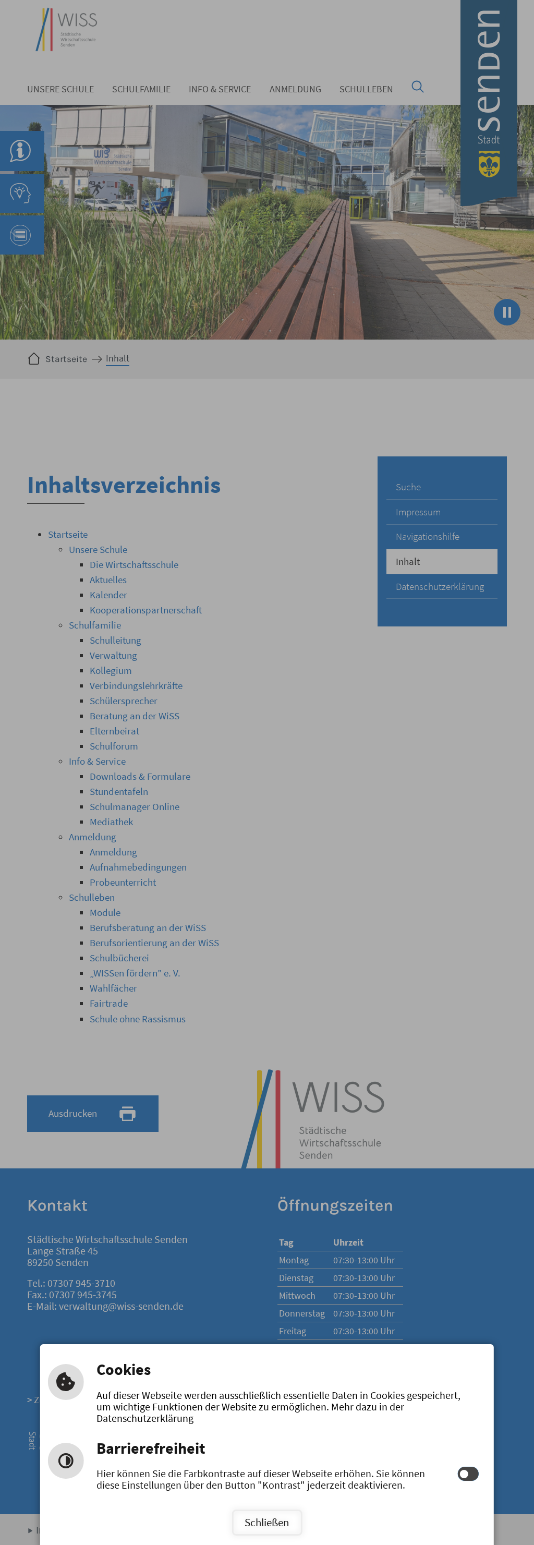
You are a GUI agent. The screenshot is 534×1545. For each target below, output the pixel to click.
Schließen (267, 1522)
